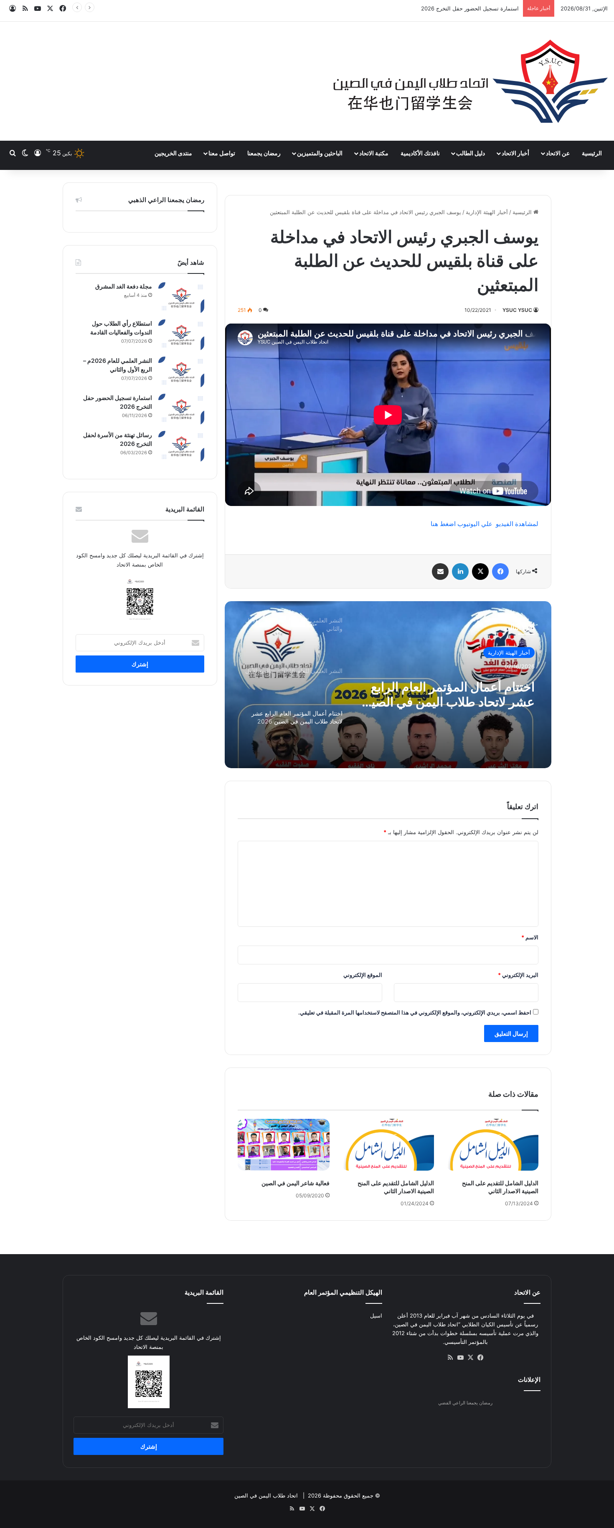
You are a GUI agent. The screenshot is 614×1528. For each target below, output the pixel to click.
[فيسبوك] (500, 571)
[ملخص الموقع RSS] (450, 1358)
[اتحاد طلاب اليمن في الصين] (470, 81)
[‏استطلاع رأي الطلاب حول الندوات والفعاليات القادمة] (181, 335)
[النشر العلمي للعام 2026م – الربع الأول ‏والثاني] (181, 372)
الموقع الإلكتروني (362, 974)
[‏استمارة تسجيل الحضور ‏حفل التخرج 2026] (181, 409)
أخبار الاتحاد (515, 153)
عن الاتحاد (558, 153)
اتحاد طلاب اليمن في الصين (266, 1495)
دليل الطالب (470, 153)
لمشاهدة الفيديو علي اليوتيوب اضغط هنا (484, 524)
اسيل (376, 1315)
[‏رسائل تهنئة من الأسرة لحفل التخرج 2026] (181, 446)
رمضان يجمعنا (264, 153)
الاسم (529, 937)
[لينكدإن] (460, 571)
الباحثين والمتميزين (320, 153)
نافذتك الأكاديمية (420, 153)
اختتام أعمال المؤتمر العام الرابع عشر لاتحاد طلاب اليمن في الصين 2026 (448, 694)
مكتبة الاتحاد (373, 153)
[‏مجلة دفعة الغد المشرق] (181, 298)
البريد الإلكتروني (518, 974)
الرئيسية (592, 153)
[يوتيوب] (460, 1358)
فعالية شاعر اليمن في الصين (295, 1182)
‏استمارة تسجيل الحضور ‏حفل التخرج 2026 (470, 8)
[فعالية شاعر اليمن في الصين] (284, 1145)
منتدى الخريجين (173, 153)
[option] (388, 684)
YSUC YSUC (517, 310)
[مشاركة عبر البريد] (440, 571)
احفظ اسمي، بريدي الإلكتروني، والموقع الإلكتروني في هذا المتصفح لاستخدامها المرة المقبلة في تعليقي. (414, 1012)
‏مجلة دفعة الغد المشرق (123, 286)
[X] (480, 571)
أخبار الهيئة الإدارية (487, 212)
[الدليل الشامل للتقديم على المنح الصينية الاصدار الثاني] (492, 1145)
